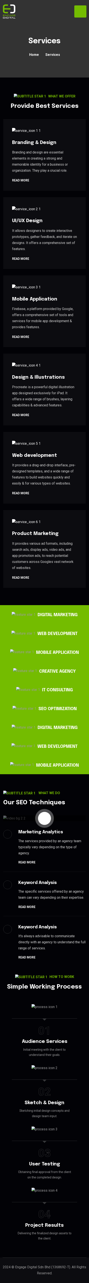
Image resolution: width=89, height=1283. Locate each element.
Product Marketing (35, 533)
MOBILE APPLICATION (57, 652)
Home (34, 55)
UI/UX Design (27, 220)
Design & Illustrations (38, 377)
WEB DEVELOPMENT (57, 634)
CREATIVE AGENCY (57, 671)
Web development (34, 455)
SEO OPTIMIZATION (57, 709)
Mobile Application (34, 299)
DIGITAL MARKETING (58, 615)
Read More (20, 180)
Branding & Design (34, 142)
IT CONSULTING (57, 690)
